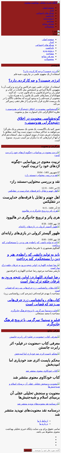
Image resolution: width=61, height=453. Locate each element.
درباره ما (43, 423)
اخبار (51, 10)
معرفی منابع (48, 24)
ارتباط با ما (42, 421)
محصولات (49, 26)
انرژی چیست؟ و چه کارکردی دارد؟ (34, 80)
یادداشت (50, 16)
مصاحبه (50, 21)
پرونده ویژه (49, 18)
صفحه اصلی (48, 8)
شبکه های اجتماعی (45, 13)
